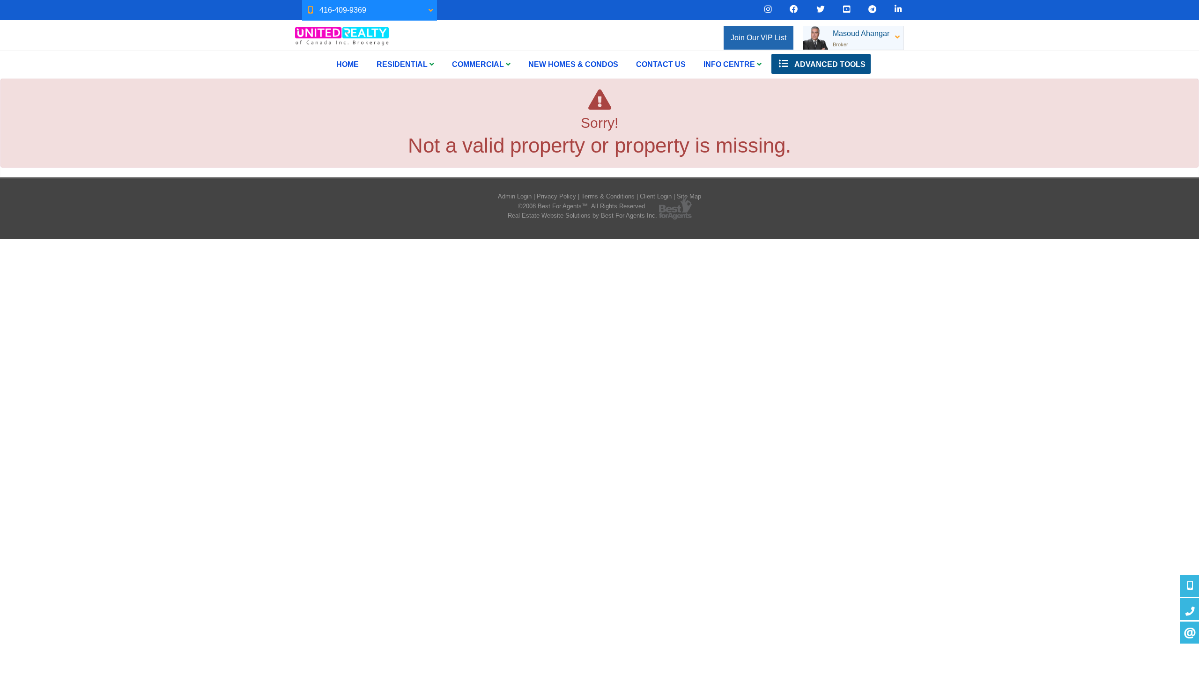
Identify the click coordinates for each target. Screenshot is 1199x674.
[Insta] (768, 9)
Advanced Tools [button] (829, 64)
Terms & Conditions (608, 196)
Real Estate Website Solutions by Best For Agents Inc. (582, 215)
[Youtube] (846, 9)
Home (347, 64)
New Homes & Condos (573, 64)
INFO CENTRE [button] (730, 64)
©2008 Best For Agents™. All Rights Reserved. (582, 206)
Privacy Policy (556, 196)
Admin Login (515, 196)
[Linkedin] (898, 9)
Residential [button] (403, 64)
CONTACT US (661, 64)
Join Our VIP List (758, 38)
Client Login (656, 196)
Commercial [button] (479, 64)
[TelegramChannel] (872, 9)
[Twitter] (820, 9)
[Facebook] (793, 9)
